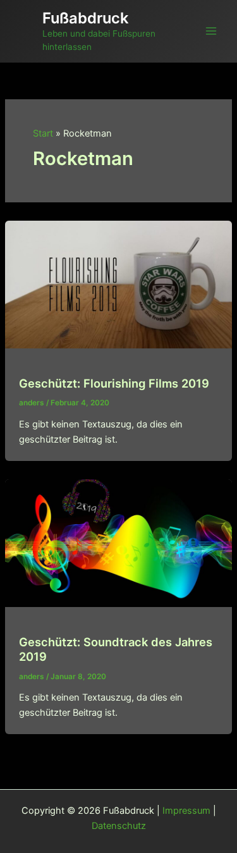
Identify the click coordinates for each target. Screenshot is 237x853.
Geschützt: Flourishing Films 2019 (114, 383)
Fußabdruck (85, 18)
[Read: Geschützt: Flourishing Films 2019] (118, 284)
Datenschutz (119, 826)
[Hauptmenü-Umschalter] (211, 31)
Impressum (186, 810)
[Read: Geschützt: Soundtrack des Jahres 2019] (118, 542)
